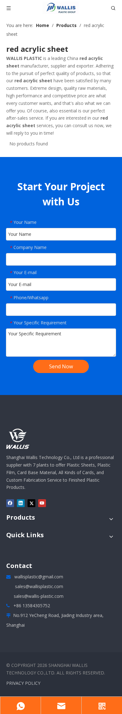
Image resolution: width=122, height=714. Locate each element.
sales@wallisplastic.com (39, 586)
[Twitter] (31, 503)
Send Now (61, 366)
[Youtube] (42, 503)
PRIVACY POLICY (23, 683)
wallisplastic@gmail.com (38, 577)
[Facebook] (10, 503)
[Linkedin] (21, 503)
